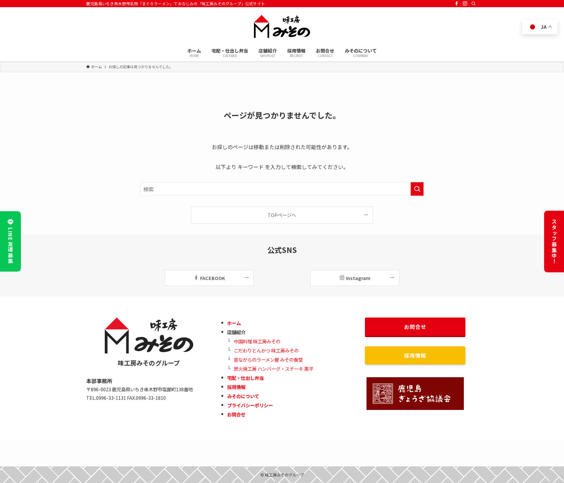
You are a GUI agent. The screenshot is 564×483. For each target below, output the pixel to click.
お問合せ (236, 414)
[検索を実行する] (417, 189)
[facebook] (456, 3)
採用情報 (236, 386)
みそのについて (243, 396)
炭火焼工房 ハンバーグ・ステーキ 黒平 (273, 368)
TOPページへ (282, 214)
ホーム (234, 322)
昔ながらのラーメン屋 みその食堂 (268, 359)
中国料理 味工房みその (257, 341)
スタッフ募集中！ (554, 242)
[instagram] (465, 3)
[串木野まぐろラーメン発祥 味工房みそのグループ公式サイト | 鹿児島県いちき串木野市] (282, 26)
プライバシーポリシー (250, 405)
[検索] (473, 3)
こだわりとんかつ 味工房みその (266, 350)
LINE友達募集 (10, 245)
